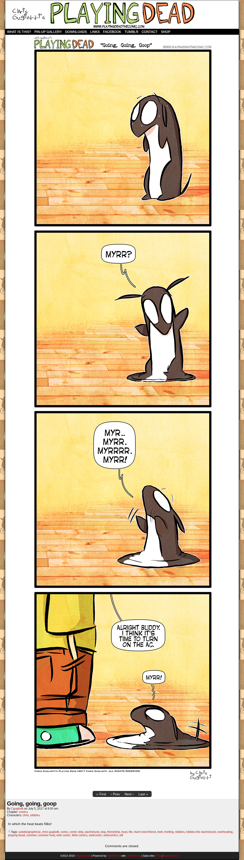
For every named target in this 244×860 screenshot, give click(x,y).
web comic (63, 835)
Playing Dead (122, 14)
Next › (129, 794)
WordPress (113, 855)
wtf (121, 835)
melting (169, 832)
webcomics (110, 835)
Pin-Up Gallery (48, 32)
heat (124, 832)
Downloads (76, 32)
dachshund (92, 832)
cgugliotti (17, 808)
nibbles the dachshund (201, 832)
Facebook (112, 32)
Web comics (79, 835)
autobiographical (30, 832)
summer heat (46, 835)
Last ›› (143, 794)
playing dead (16, 835)
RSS (158, 855)
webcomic (95, 835)
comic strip (76, 832)
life (130, 832)
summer (31, 835)
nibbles (35, 815)
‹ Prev (115, 794)
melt (160, 832)
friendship (113, 832)
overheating (225, 832)
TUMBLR (131, 32)
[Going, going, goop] (122, 788)
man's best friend (145, 832)
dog (103, 832)
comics (23, 812)
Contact (150, 32)
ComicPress (133, 855)
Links (95, 32)
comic (64, 832)
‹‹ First (101, 794)
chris (26, 815)
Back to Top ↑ (171, 855)
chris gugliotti (50, 832)
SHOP (165, 32)
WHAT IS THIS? (19, 32)
